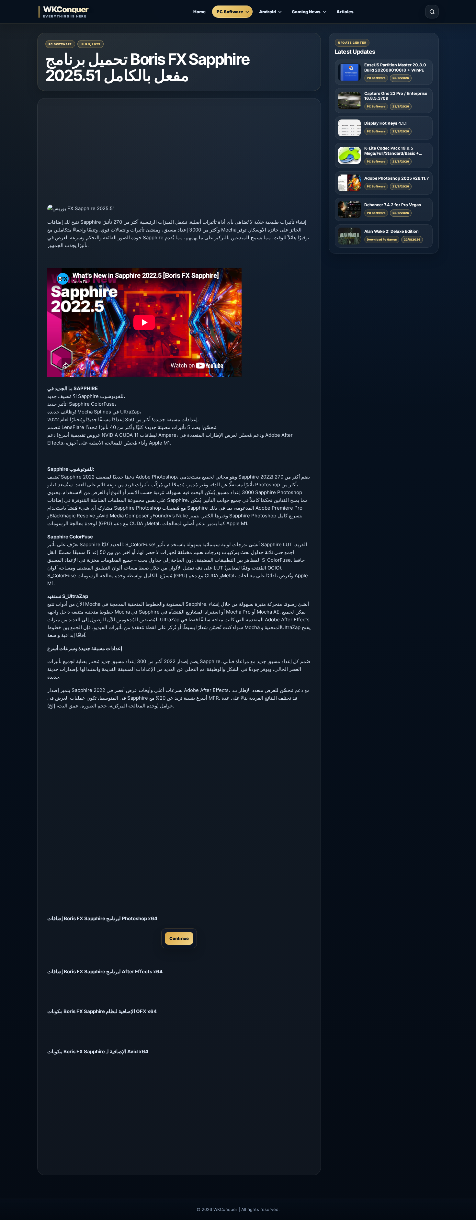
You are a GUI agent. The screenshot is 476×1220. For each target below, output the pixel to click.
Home (199, 11)
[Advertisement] (179, 153)
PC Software (230, 11)
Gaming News (306, 11)
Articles (345, 11)
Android (267, 11)
